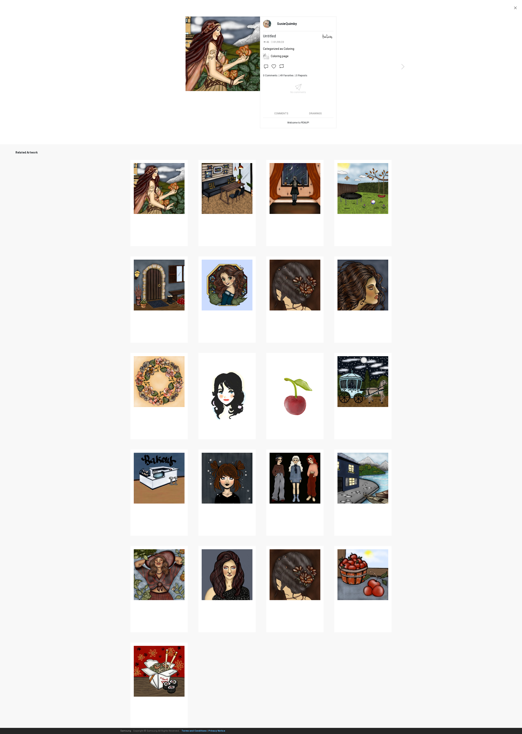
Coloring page (280, 56)
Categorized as (278, 48)
